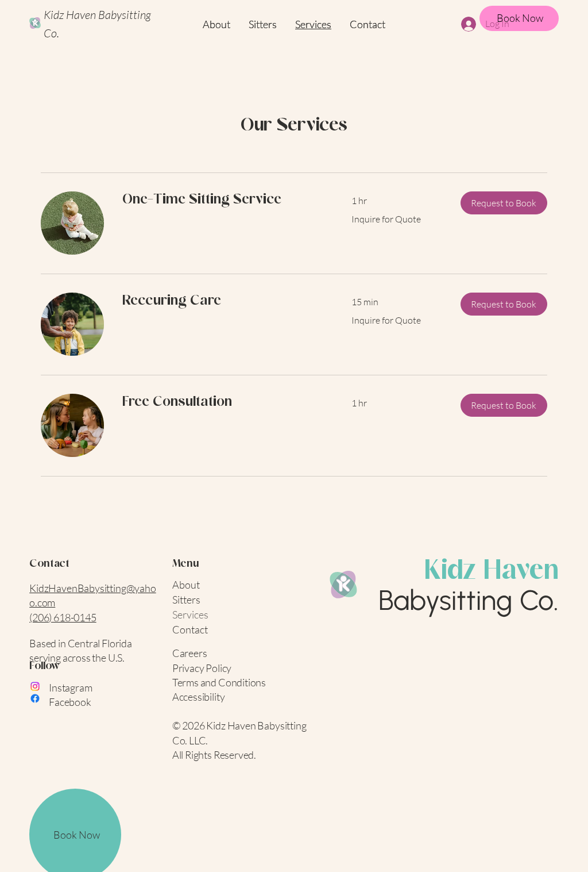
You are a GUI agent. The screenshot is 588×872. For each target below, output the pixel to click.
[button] (504, 202)
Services (190, 614)
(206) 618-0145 (62, 617)
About (186, 584)
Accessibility (198, 696)
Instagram (70, 687)
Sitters (186, 599)
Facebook (70, 702)
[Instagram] (35, 686)
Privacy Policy (201, 668)
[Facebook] (35, 698)
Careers (189, 653)
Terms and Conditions (219, 682)
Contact (190, 629)
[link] (223, 200)
